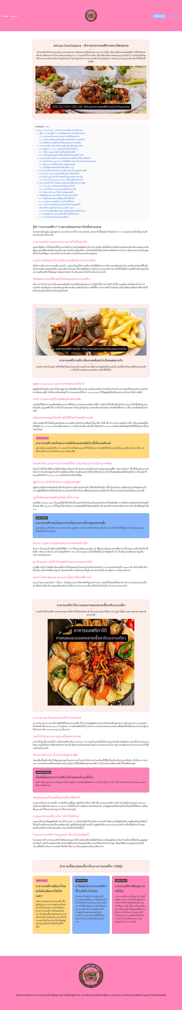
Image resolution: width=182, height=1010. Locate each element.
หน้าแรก (5, 16)
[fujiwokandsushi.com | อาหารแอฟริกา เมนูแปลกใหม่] (91, 16)
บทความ (14, 16)
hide (47, 127)
